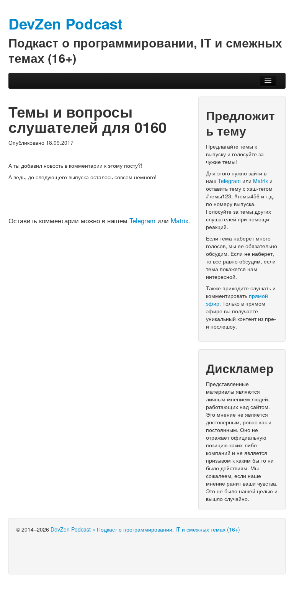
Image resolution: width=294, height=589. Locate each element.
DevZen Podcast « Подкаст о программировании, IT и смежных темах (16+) (145, 529)
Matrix (179, 220)
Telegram (142, 220)
